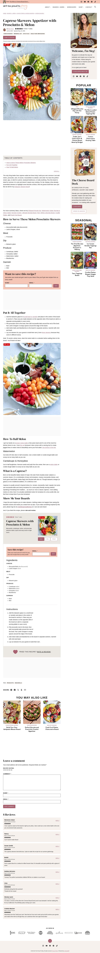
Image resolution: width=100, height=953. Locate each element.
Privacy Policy (55, 951)
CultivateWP (66, 951)
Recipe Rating (8, 768)
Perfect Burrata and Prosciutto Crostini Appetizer (32, 729)
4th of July (26, 33)
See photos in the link (49, 447)
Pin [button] (47, 539)
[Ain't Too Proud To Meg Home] (15, 7)
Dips (77, 106)
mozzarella (18, 682)
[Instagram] (81, 1)
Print (54, 539)
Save (56, 285)
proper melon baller (22, 443)
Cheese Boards (39, 13)
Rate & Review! (44, 652)
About (47, 7)
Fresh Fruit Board (16, 215)
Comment (7, 774)
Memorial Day (18, 33)
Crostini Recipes (32, 725)
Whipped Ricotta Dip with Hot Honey (77, 111)
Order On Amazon (79, 211)
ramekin (35, 317)
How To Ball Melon (12, 167)
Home (4, 13)
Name (7, 282)
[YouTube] (85, 1)
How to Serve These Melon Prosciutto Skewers (21, 162)
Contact (89, 7)
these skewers (46, 332)
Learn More (77, 206)
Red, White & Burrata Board (46, 213)
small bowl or (28, 317)
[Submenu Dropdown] (50, 7)
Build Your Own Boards (38, 33)
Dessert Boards (90, 241)
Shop (81, 7)
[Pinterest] (91, 1)
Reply (57, 820)
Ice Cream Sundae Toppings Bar (90, 245)
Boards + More (58, 7)
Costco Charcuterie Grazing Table (90, 138)
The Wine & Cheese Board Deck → (19, 1)
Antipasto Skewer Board (21, 187)
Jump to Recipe (9, 37)
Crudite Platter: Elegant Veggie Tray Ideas (90, 274)
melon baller (54, 464)
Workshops (71, 7)
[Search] (95, 7)
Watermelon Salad (47, 210)
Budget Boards (77, 134)
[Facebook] (88, 1)
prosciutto (10, 682)
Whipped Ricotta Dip (34, 210)
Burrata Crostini (16, 213)
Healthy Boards (52, 725)
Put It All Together (11, 165)
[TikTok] (95, 1)
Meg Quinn (11, 28)
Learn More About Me (80, 71)
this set (22, 445)
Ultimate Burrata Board (29, 213)
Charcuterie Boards (12, 725)
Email (31, 282)
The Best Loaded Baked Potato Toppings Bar (90, 112)
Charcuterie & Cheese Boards (25, 13)
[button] (16, 29)
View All (56, 171)
